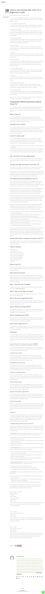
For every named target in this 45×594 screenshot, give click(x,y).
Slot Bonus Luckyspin (26, 572)
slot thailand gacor (39, 566)
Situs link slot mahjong (31, 571)
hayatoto (20, 571)
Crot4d (26, 571)
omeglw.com (35, 343)
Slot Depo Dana (32, 569)
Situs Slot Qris (19, 558)
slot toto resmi (27, 568)
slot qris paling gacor (33, 563)
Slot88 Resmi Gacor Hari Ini (26, 558)
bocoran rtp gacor (26, 566)
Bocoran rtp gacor (39, 571)
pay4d (20, 563)
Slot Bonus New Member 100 (37, 558)
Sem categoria (6, 17)
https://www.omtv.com (20, 288)
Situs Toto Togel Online (20, 568)
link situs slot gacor (34, 568)
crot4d (17, 563)
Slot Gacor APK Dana (35, 560)
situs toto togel (32, 566)
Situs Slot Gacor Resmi (27, 560)
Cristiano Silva (6, 16)
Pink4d (23, 571)
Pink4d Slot (37, 569)
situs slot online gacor (23, 569)
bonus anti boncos (19, 560)
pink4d (28, 563)
